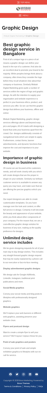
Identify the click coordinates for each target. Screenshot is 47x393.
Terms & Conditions (12, 386)
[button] (23, 15)
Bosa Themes (23, 383)
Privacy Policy (30, 386)
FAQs (40, 386)
